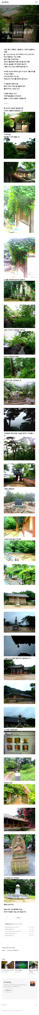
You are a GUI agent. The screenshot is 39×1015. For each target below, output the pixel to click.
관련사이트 (4, 1005)
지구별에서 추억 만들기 (7, 1011)
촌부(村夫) (5, 2)
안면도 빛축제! (8, 929)
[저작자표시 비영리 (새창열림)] (23, 918)
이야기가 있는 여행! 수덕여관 (12, 931)
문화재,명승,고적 (9, 924)
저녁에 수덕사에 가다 (10, 933)
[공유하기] (9, 917)
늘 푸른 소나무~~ (6, 1008)
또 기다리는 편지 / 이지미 (11, 927)
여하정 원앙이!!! (9, 935)
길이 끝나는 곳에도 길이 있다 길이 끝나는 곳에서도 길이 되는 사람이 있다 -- (15, 985)
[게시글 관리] (12, 917)
